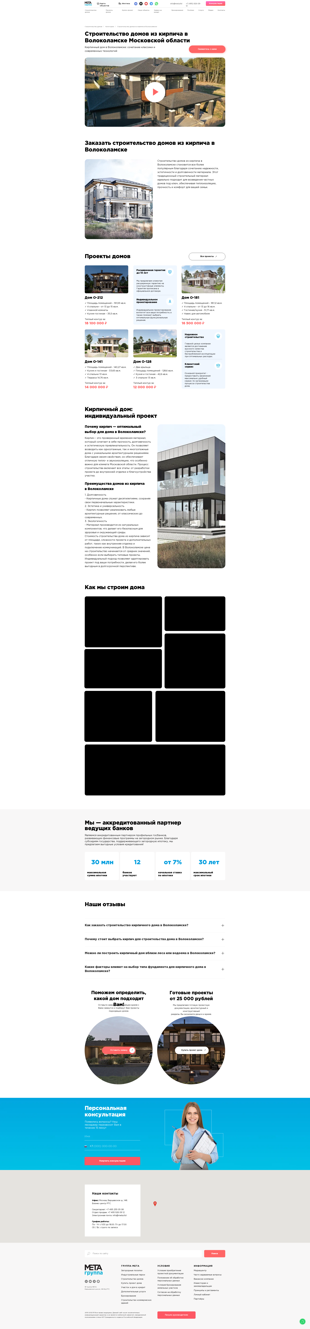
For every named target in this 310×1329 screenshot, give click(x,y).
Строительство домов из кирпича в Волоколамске (137, 26)
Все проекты (207, 256)
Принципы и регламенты (206, 1290)
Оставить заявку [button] (119, 1050)
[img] (203, 279)
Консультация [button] (215, 3)
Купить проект (127, 10)
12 (137, 862)
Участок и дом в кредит (133, 1287)
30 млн (102, 862)
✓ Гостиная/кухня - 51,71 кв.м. (198, 310)
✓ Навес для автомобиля (196, 314)
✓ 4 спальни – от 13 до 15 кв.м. (101, 307)
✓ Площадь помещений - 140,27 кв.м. (105, 367)
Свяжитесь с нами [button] (207, 49)
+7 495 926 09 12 (116, 1212)
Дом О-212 (94, 297)
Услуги (201, 10)
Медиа (210, 10)
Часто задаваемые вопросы (207, 1275)
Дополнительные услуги (133, 1292)
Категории (109, 26)
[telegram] (94, 1281)
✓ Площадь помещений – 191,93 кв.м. (105, 303)
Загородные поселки (131, 1271)
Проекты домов (109, 11)
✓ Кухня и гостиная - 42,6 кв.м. (150, 374)
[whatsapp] (98, 1281)
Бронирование (177, 10)
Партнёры (199, 1299)
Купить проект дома (191, 1050)
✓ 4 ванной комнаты (96, 310)
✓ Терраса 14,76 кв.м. (96, 378)
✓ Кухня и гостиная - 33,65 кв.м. (103, 371)
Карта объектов (104, 5)
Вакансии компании (204, 1279)
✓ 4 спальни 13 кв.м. (96, 374)
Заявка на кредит (158, 11)
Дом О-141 (94, 361)
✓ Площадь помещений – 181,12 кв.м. (202, 303)
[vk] (86, 1281)
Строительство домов (91, 11)
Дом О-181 (190, 297)
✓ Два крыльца (141, 367)
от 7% (173, 862)
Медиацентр (200, 1271)
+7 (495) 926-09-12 (193, 5)
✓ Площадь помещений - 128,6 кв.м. (153, 371)
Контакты (221, 10)
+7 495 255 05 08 (115, 1209)
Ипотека (126, 3)
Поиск (214, 1254)
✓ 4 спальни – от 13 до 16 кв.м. (198, 307)
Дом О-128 (142, 361)
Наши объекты (143, 10)
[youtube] (90, 1281)
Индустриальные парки (133, 1275)
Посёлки (190, 10)
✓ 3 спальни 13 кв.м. (144, 378)
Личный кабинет (202, 1295)
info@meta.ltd (176, 3)
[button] (155, 92)
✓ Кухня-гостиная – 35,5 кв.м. (101, 314)
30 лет (209, 862)
